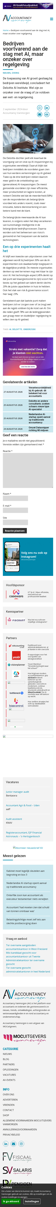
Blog (6, 1059)
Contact (8, 1110)
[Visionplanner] (16, 657)
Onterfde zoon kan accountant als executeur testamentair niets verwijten (27, 897)
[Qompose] (16, 713)
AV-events (9, 1080)
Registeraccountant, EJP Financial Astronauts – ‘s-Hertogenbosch (24, 822)
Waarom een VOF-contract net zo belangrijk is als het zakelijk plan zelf (38, 722)
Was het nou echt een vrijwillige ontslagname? (37, 621)
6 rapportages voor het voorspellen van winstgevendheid (37, 647)
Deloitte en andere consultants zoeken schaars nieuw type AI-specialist (39, 405)
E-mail (7, 505)
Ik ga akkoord (11, 1201)
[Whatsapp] (39, 107)
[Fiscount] (16, 621)
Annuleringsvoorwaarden (20, 1129)
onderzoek (29, 329)
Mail (14, 1144)
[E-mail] (39, 114)
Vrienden (9, 1104)
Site (5, 517)
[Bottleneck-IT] (16, 685)
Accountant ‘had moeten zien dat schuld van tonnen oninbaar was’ (27, 909)
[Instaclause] (16, 722)
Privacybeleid (11, 1134)
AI (10, 329)
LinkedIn (6, 1144)
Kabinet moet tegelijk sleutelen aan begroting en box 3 (25, 872)
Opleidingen (10, 1069)
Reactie (7, 451)
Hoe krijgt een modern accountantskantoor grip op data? (38, 666)
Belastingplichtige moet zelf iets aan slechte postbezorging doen (26, 921)
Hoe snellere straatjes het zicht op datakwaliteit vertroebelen (38, 694)
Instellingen (32, 1201)
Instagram (21, 1144)
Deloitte (17, 329)
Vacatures (9, 1074)
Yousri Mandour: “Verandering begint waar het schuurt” (38, 656)
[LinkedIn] (46, 107)
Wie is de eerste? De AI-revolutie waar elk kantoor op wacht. (38, 685)
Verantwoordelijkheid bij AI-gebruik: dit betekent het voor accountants (40, 391)
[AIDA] (16, 676)
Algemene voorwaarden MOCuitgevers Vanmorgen (27, 1122)
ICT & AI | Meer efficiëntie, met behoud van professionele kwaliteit (38, 594)
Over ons (8, 1094)
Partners (9, 1064)
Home (6, 30)
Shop (6, 1115)
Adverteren (10, 1099)
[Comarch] (16, 704)
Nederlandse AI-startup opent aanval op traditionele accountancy (39, 418)
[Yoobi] (16, 647)
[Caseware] (16, 594)
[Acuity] (16, 666)
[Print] (46, 114)
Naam (7, 493)
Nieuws (7, 72)
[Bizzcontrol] (16, 694)
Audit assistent (14, 807)
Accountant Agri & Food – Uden (22, 793)
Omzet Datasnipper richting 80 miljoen (39, 429)
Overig (15, 72)
